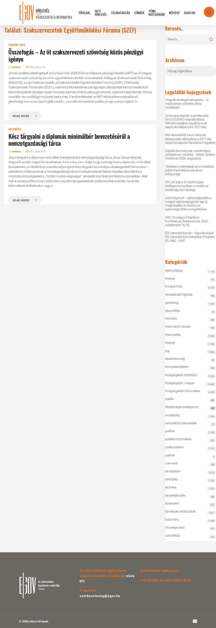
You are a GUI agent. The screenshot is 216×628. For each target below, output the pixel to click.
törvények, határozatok (180, 511)
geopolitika (172, 310)
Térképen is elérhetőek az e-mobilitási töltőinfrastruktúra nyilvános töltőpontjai (189, 170)
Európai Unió (16, 45)
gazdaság (14, 129)
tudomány (172, 519)
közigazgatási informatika (182, 391)
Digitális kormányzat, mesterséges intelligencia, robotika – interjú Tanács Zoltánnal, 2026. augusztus (190, 154)
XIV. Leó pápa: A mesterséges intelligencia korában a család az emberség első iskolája (186, 185)
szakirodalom (174, 447)
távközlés (171, 479)
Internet (170, 342)
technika (170, 487)
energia (170, 278)
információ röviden (178, 326)
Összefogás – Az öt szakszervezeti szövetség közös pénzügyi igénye (75, 55)
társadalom (173, 471)
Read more (21, 116)
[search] (206, 10)
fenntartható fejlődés (179, 294)
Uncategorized (174, 527)
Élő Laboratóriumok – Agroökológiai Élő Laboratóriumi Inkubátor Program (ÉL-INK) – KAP (190, 236)
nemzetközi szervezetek (180, 423)
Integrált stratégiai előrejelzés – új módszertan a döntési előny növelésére (186, 103)
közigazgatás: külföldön (181, 375)
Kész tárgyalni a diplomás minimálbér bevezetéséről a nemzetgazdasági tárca (69, 140)
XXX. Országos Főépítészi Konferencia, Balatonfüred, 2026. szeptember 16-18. (187, 221)
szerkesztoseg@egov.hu (100, 596)
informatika (173, 335)
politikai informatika (178, 439)
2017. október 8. (37, 151)
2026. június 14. (37, 67)
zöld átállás (172, 535)
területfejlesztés (175, 495)
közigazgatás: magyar (180, 383)
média (169, 399)
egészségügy (174, 270)
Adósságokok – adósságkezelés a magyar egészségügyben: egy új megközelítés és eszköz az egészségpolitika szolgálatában (188, 203)
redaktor (16, 67)
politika (170, 431)
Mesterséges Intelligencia (189, 407)
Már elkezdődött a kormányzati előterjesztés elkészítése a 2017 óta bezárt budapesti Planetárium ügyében (190, 138)
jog (167, 350)
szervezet (171, 463)
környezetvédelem (177, 366)
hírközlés (171, 318)
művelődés (172, 415)
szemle (170, 455)
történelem (172, 503)
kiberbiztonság (175, 358)
